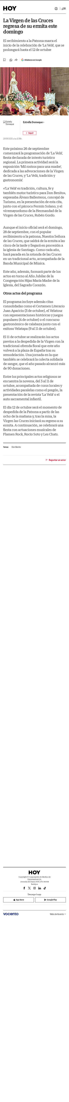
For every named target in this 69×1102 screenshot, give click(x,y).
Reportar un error (57, 460)
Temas (5, 447)
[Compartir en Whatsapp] (11, 60)
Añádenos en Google (33, 60)
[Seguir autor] (29, 133)
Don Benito (16, 447)
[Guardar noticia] (4, 60)
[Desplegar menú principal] (64, 9)
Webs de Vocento (57, 914)
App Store (20, 900)
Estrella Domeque (33, 122)
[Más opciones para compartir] (16, 60)
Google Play (52, 900)
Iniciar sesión (56, 9)
